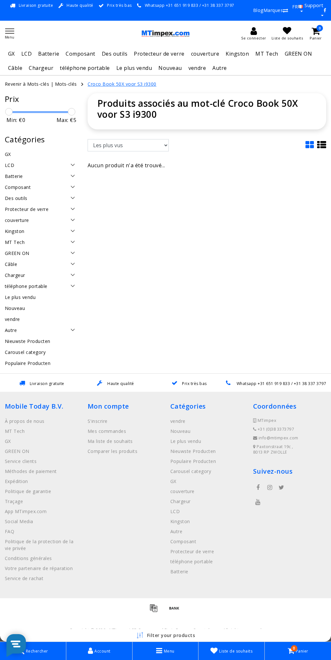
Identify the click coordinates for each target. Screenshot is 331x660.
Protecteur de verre (159, 53)
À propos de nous (25, 421)
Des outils (115, 53)
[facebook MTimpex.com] (258, 487)
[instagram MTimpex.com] (269, 487)
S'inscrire (98, 421)
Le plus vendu (134, 68)
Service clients (21, 461)
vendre (197, 68)
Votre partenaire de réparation (39, 568)
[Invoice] (155, 610)
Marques (273, 10)
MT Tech (266, 53)
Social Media (19, 521)
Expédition (16, 481)
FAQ (9, 531)
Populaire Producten (193, 461)
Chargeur (41, 68)
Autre (219, 68)
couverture (205, 53)
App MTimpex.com (26, 511)
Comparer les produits (112, 451)
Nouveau (170, 68)
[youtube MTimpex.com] (258, 502)
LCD (26, 53)
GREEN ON (298, 53)
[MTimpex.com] (165, 33)
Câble (15, 68)
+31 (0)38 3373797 (275, 429)
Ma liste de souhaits (110, 441)
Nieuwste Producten (193, 451)
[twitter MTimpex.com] (281, 487)
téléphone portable (85, 68)
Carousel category (190, 471)
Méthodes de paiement (31, 471)
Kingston (237, 53)
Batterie (48, 53)
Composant (80, 53)
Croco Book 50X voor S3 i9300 (122, 84)
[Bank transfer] (176, 610)
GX (11, 53)
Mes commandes (107, 431)
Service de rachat (24, 578)
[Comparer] (285, 10)
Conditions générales (28, 558)
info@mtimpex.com (278, 438)
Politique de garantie (28, 491)
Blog (258, 10)
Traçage (14, 501)
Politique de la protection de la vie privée (39, 544)
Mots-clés (66, 84)
